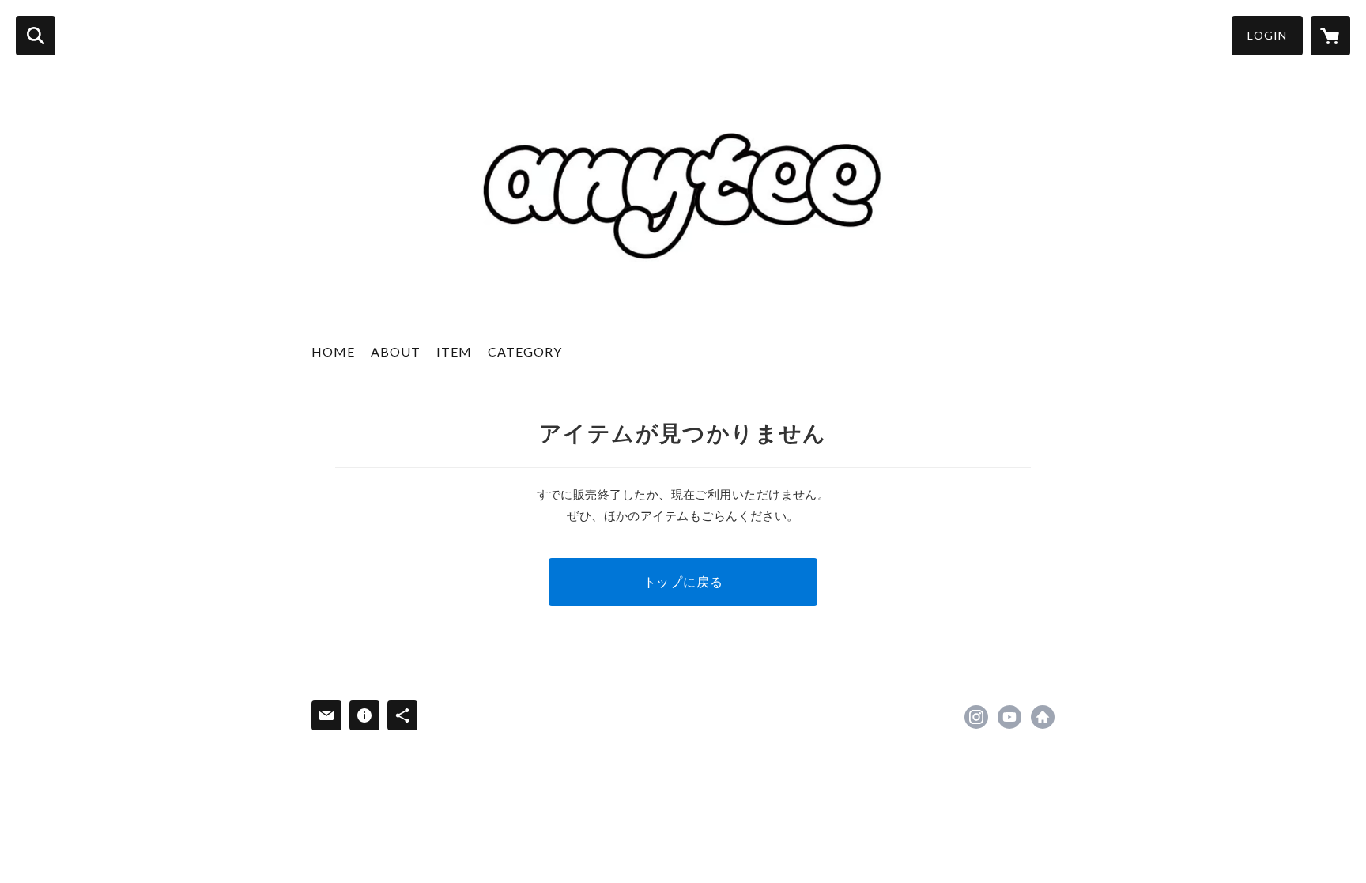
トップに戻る (683, 581)
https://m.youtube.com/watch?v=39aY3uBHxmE (1009, 717)
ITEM (454, 351)
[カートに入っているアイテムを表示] (1330, 35)
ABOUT (396, 351)
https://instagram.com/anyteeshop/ (976, 717)
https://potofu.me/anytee (1043, 717)
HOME (333, 351)
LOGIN (1267, 35)
